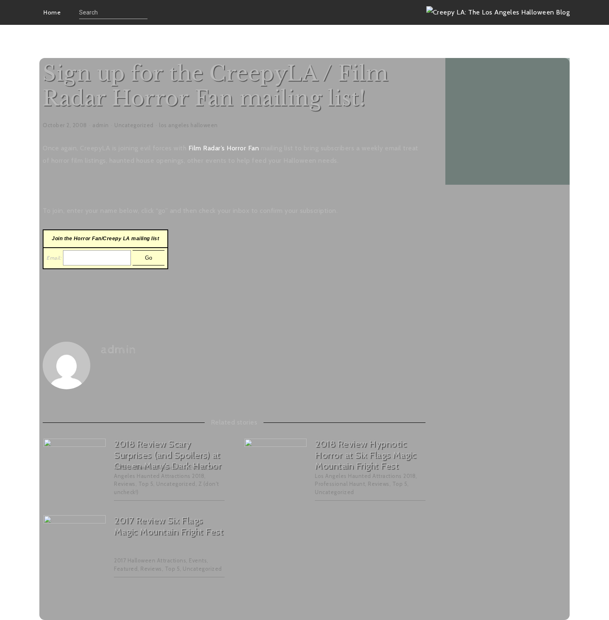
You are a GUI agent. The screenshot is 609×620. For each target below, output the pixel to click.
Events (198, 467)
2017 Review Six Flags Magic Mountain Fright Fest (168, 526)
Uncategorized (134, 125)
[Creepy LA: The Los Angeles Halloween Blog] (498, 12)
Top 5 (146, 483)
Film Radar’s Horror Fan (223, 148)
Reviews (124, 483)
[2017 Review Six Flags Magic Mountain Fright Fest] (75, 546)
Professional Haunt (340, 483)
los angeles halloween (188, 125)
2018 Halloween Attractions (150, 467)
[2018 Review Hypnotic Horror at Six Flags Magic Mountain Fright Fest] (275, 470)
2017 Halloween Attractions (150, 560)
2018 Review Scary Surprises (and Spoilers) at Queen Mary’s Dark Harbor (167, 454)
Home (52, 12)
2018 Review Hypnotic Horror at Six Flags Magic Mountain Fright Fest (365, 454)
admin (100, 125)
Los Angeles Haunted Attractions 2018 (365, 476)
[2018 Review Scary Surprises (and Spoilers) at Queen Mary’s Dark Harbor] (75, 470)
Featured (126, 568)
